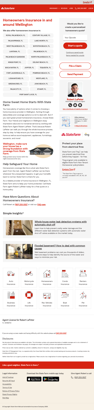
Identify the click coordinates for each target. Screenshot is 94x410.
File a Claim (75, 66)
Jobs (71, 8)
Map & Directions (81, 126)
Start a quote (75, 45)
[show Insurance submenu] (58, 8)
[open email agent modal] (75, 105)
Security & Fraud (8, 381)
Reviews (64, 8)
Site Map (5, 398)
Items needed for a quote (75, 55)
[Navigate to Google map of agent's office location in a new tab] (80, 105)
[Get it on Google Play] (51, 379)
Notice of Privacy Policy (10, 391)
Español (86, 2)
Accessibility (7, 384)
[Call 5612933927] (70, 105)
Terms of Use (7, 387)
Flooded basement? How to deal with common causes (60, 247)
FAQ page (41, 204)
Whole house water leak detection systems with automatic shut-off (61, 223)
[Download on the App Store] (34, 379)
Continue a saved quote (74, 52)
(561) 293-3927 (82, 8)
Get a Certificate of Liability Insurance (75, 109)
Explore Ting (67, 169)
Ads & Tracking (7, 377)
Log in (90, 8)
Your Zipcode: (70, 38)
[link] (8, 8)
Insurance (54, 8)
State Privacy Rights (9, 394)
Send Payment (75, 74)
